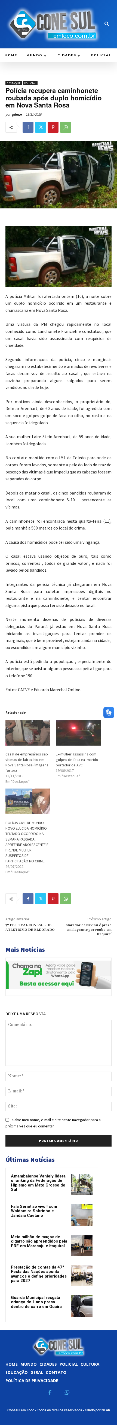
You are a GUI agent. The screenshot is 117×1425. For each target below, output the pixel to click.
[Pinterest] (53, 127)
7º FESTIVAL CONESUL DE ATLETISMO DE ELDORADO (30, 927)
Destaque (14, 83)
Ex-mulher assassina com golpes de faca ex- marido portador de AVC (77, 759)
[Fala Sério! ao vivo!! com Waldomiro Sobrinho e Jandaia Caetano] (82, 1215)
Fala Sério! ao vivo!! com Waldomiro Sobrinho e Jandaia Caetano (34, 1211)
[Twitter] (40, 127)
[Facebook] (28, 127)
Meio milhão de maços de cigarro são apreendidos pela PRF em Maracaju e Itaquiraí (39, 1241)
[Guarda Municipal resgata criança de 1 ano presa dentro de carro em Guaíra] (82, 1306)
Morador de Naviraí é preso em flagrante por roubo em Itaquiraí (89, 929)
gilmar (17, 114)
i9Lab (105, 1409)
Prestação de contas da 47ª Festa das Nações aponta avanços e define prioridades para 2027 (39, 1274)
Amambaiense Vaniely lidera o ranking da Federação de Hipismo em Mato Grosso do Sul (38, 1183)
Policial (30, 83)
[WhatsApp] (65, 127)
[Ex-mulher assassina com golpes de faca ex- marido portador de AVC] (78, 733)
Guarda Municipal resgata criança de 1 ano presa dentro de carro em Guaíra (36, 1302)
